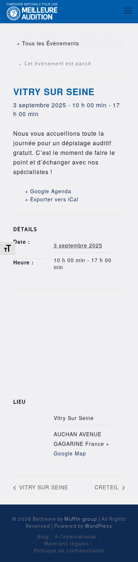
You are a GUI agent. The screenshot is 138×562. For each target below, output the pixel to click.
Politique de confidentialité (69, 551)
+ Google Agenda (48, 191)
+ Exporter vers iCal (51, 199)
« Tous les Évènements (48, 43)
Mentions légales (66, 544)
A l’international (75, 537)
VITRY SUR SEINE (42, 487)
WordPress (98, 526)
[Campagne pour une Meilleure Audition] (34, 11)
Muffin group (80, 519)
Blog (43, 537)
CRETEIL (108, 487)
